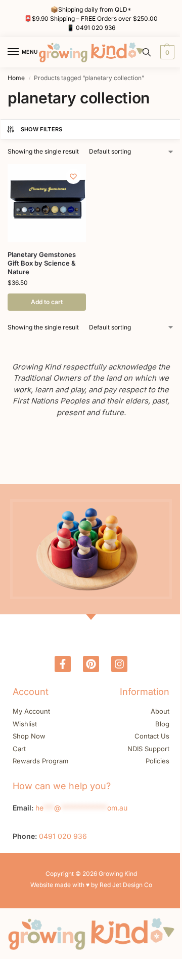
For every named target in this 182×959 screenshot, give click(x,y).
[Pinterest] (91, 664)
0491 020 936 (95, 27)
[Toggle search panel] (147, 52)
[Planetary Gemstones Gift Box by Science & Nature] (47, 203)
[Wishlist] (73, 176)
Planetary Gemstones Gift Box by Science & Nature (42, 263)
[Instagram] (119, 664)
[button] (166, 52)
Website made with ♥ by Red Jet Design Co (91, 885)
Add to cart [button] (47, 302)
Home (16, 78)
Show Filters (42, 129)
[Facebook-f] (63, 664)
